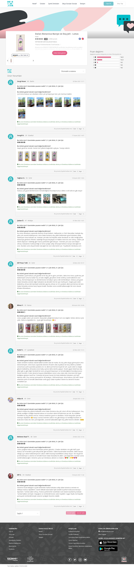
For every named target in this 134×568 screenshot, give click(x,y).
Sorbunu (11, 549)
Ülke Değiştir (102, 534)
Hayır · (81, 129)
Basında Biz (12, 546)
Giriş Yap (120, 4)
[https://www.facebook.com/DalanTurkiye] (80, 39)
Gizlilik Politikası (74, 534)
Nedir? (34, 4)
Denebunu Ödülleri (15, 540)
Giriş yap (11, 534)
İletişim (82, 4)
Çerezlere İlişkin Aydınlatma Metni (79, 537)
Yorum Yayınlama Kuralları (77, 543)
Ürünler (42, 4)
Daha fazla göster (60, 53)
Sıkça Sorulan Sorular (69, 4)
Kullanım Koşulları (74, 531)
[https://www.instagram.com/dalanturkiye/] (83, 39)
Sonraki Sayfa (81, 513)
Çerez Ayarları (73, 540)
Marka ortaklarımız (15, 543)
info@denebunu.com (107, 531)
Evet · (75, 129)
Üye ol (11, 531)
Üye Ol (108, 4)
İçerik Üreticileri (53, 4)
